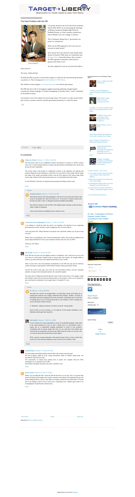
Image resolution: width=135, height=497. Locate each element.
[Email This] (33, 147)
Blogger (75, 492)
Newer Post (24, 416)
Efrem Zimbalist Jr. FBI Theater (54, 80)
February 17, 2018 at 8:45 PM (44, 350)
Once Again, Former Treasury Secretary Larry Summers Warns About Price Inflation (101, 174)
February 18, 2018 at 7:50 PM (43, 372)
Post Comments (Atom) (35, 420)
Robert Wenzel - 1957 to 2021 (98, 170)
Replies (29, 190)
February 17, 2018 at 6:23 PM (41, 252)
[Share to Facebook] (38, 147)
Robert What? (29, 372)
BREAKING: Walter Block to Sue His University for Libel (103, 99)
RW (23, 105)
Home (52, 416)
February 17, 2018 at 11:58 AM (54, 222)
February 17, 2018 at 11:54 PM (47, 320)
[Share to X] (36, 147)
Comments (93, 271)
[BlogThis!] (35, 147)
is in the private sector (48, 84)
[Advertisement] (52, 125)
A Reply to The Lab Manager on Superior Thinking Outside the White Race (100, 92)
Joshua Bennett (30, 350)
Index (100, 329)
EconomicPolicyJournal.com (98, 195)
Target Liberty (54, 57)
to (100, 331)
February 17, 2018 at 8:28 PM (40, 290)
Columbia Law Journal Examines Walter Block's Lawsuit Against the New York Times (101, 109)
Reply (27, 186)
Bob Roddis (28, 252)
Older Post (80, 416)
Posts (91, 267)
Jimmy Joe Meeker (31, 160)
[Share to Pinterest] (40, 147)
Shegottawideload (35, 194)
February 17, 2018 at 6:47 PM (50, 194)
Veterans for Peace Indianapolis (35, 222)
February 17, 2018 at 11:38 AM (46, 160)
